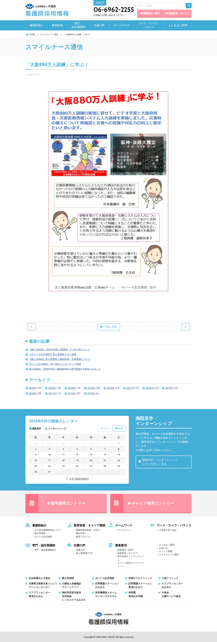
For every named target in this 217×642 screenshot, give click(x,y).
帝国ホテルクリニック (140, 578)
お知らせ (163, 548)
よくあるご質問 (177, 25)
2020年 (152, 388)
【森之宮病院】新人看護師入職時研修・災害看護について (60, 359)
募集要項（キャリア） (128, 553)
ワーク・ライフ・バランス (149, 25)
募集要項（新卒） (126, 550)
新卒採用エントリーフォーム (130, 558)
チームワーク (121, 25)
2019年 (171, 388)
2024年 (74, 388)
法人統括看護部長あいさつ (47, 530)
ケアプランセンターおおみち (172, 585)
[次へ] (185, 326)
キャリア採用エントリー (153, 503)
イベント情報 (165, 551)
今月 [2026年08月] (79, 478)
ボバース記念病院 (43, 536)
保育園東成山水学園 (136, 594)
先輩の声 (99, 25)
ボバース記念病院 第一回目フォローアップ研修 (55, 364)
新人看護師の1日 (84, 553)
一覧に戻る (110, 326)
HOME (32, 34)
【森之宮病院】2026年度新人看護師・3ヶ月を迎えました (59, 349)
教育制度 (57, 25)
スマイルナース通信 (49, 34)
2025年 (54, 388)
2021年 (132, 388)
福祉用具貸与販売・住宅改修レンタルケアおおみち (74, 596)
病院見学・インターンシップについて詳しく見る (159, 461)
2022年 (113, 388)
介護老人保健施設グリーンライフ (71, 585)
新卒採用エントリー (68, 503)
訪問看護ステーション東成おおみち (140, 585)
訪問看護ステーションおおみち (107, 585)
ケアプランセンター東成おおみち (39, 594)
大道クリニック (170, 578)
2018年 (35, 393)
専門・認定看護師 (78, 25)
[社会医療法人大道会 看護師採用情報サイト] (46, 10)
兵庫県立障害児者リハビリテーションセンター (43, 585)
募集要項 (152, 13)
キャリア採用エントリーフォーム (130, 564)
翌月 (120, 428)
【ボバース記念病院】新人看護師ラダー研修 (52, 354)
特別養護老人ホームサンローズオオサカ (106, 594)
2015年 (93, 393)
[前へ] (31, 326)
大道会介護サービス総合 (171, 594)
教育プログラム (83, 536)
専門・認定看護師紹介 (45, 550)
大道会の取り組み (168, 530)
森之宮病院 (39, 533)
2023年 (93, 388)
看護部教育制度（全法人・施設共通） (89, 531)
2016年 (74, 393)
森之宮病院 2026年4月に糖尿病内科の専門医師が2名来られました (65, 369)
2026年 (35, 388)
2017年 (54, 393)
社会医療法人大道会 (39, 578)
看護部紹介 (36, 25)
